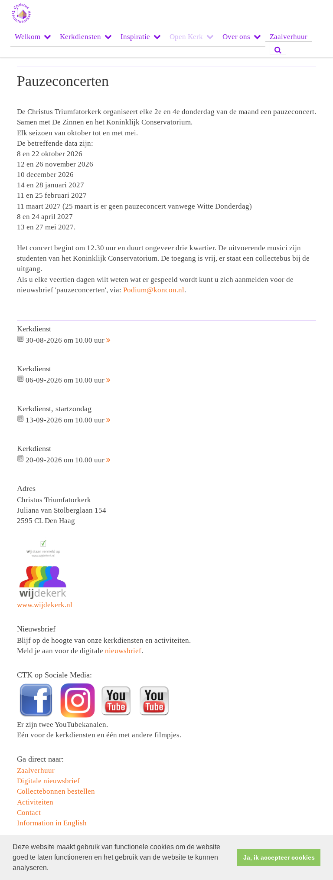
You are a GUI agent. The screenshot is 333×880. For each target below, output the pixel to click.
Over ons (236, 37)
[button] (51, 868)
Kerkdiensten (80, 37)
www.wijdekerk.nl (44, 605)
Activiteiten (35, 802)
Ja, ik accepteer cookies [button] (279, 857)
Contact (29, 812)
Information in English (52, 823)
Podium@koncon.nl (153, 290)
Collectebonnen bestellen (56, 791)
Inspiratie (135, 37)
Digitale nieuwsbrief (48, 781)
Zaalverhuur (288, 37)
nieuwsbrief (123, 651)
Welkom (27, 37)
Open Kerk (186, 37)
